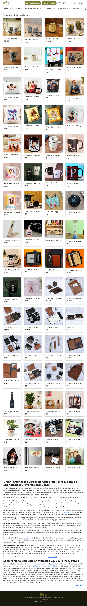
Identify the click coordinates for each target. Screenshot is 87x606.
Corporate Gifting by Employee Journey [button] (57, 8)
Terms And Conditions (29, 597)
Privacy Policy (38, 597)
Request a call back (49, 3)
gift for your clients (64, 512)
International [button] (77, 8)
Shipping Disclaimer (47, 597)
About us (55, 597)
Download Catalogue (33, 3)
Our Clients (60, 597)
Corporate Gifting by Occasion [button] (12, 8)
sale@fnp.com (65, 3)
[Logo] (6, 3)
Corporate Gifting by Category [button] (33, 8)
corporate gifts (52, 557)
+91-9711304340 (78, 3)
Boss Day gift (27, 538)
